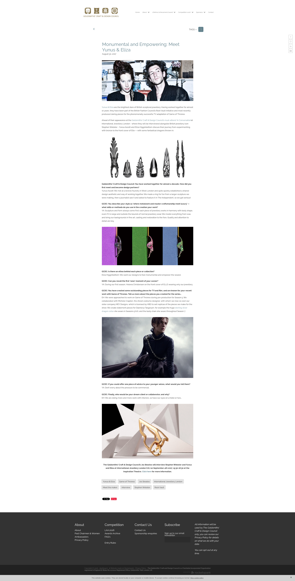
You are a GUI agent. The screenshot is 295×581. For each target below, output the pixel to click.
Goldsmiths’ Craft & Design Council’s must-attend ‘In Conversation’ (161, 120)
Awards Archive (112, 533)
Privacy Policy (81, 539)
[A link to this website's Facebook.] (291, 37)
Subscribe (172, 546)
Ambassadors (81, 536)
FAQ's (107, 536)
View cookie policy (197, 578)
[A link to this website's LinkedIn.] (291, 46)
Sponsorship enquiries (146, 533)
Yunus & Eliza (108, 107)
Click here (146, 471)
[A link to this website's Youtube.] (291, 51)
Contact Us (140, 529)
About (78, 529)
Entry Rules (110, 542)
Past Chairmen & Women (87, 533)
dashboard (103, 568)
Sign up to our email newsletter (174, 534)
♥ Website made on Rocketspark (121, 568)
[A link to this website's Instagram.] (291, 42)
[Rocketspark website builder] (197, 573)
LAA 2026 (109, 529)
